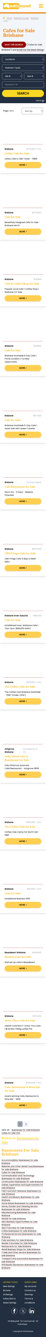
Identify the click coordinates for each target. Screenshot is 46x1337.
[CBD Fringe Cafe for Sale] (23, 532)
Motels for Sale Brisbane (14, 1218)
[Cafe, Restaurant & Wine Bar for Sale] (23, 1066)
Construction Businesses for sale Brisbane (22, 1181)
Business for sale (21, 18)
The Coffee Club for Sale (20, 686)
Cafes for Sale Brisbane (13, 1172)
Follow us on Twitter (23, 1311)
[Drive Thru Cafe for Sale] (23, 999)
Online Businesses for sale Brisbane (19, 1230)
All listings (8, 1294)
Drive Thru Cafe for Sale (20, 1020)
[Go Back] (5, 18)
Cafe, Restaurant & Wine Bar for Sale (22, 1089)
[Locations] (23, 59)
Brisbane (34, 18)
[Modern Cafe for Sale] (23, 935)
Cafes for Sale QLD (11, 1133)
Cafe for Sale (13, 217)
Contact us (30, 1290)
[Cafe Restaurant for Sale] (23, 465)
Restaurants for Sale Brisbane (16, 1246)
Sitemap (29, 1294)
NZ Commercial (27, 1321)
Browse (6, 1290)
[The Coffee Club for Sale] (23, 665)
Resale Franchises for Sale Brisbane (19, 1243)
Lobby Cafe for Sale (17, 153)
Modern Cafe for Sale (18, 956)
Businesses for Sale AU (23, 6)
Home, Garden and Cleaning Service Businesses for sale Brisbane (20, 1208)
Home (9, 18)
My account (30, 1286)
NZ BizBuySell (13, 1321)
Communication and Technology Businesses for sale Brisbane (18, 1177)
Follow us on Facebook (14, 1311)
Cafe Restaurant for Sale (20, 486)
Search (23, 93)
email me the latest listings (30, 49)
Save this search (14, 44)
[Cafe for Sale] (23, 195)
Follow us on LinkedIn (32, 1311)
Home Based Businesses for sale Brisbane (22, 1203)
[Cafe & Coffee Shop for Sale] (23, 262)
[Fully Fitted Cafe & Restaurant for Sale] (23, 732)
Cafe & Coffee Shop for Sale (22, 283)
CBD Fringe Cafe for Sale (20, 553)
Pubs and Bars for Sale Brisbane (17, 1240)
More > (23, 164)
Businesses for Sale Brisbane (26, 1129)
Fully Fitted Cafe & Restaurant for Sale (17, 758)
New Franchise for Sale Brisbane (18, 1227)
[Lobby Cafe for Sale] (23, 132)
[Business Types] (23, 67)
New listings (9, 1286)
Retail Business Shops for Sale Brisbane (21, 1249)
